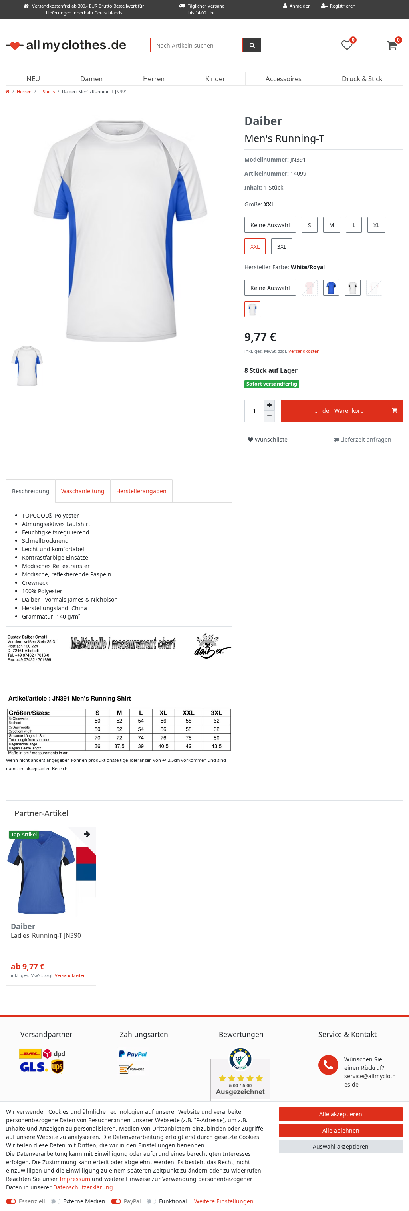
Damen (91, 78)
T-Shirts (47, 91)
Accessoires (284, 78)
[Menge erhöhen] (269, 405)
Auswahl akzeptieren (341, 1146)
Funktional (173, 1201)
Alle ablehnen (340, 1130)
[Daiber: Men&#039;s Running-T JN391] (119, 693)
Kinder (215, 78)
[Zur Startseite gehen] (8, 91)
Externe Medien (84, 1201)
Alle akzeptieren (340, 1114)
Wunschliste (270, 439)
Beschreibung (31, 491)
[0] (395, 47)
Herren (154, 78)
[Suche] (252, 45)
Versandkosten (303, 351)
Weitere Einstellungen (224, 1201)
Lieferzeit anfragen (365, 439)
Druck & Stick (362, 78)
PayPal (132, 1201)
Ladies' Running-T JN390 (46, 936)
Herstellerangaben (141, 491)
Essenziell (32, 1201)
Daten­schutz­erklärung (83, 1187)
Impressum (75, 1179)
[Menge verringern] (269, 416)
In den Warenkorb (339, 410)
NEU (33, 78)
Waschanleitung (83, 491)
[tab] (31, 491)
